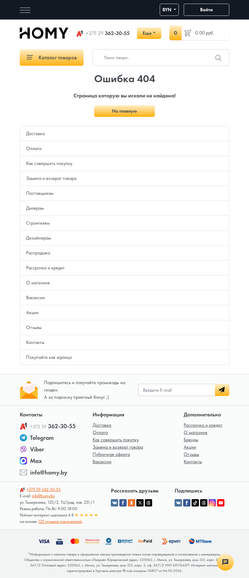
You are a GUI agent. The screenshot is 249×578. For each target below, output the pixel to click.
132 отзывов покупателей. (60, 521)
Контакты (35, 342)
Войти (206, 9)
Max (36, 461)
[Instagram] (212, 502)
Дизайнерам (38, 238)
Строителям (37, 223)
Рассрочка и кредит (45, 267)
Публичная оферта (111, 454)
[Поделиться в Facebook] (123, 502)
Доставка (35, 133)
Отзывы (34, 327)
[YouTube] (220, 502)
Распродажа (38, 253)
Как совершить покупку (49, 163)
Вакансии (35, 297)
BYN (167, 9)
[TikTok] (195, 502)
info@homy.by (48, 472)
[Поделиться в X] (140, 502)
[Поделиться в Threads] (148, 502)
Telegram (42, 438)
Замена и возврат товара (51, 178)
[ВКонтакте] (178, 502)
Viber (37, 449)
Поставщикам (39, 193)
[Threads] (203, 502)
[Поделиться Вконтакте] (114, 502)
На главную (124, 111)
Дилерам (35, 208)
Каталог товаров (57, 57)
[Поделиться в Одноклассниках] (131, 502)
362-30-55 (108, 33)
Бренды (191, 439)
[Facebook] (186, 502)
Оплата (33, 148)
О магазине (38, 282)
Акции (32, 312)
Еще (147, 33)
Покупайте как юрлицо (49, 357)
